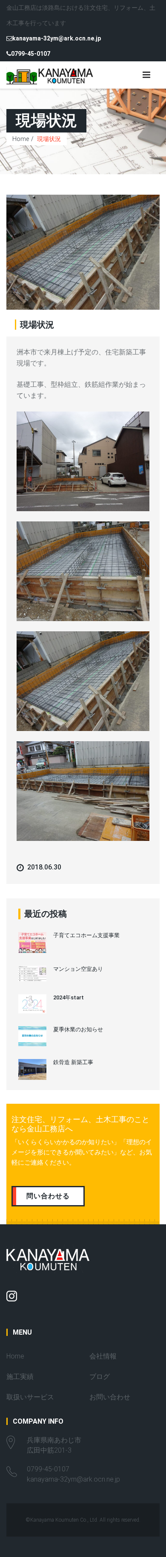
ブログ (99, 1377)
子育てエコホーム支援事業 (86, 935)
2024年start (68, 997)
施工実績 (20, 1377)
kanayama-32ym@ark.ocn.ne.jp (56, 38)
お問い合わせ (109, 1397)
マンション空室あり (78, 969)
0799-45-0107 (30, 53)
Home (20, 138)
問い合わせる (48, 1196)
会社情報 (103, 1356)
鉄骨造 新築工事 (73, 1062)
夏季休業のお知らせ (78, 1029)
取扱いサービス (30, 1397)
